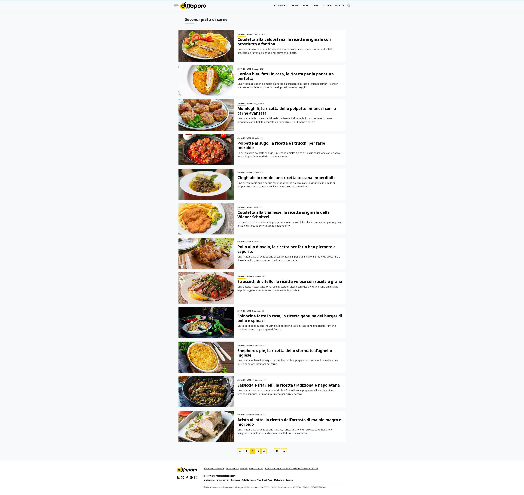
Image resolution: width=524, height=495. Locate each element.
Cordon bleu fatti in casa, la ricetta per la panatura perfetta (285, 76)
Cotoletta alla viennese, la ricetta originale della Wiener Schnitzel (283, 214)
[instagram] (195, 477)
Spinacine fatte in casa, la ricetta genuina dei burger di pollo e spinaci (289, 318)
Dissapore (235, 480)
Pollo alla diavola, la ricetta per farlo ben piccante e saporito (286, 249)
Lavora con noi (256, 468)
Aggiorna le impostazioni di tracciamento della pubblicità (291, 468)
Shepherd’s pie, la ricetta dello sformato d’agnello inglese (284, 353)
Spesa (295, 5)
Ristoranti (281, 5)
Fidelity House (249, 480)
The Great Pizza (265, 480)
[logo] (193, 5)
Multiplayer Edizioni (283, 480)
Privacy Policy (232, 468)
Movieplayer (223, 480)
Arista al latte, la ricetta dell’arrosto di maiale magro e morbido (289, 422)
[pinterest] (191, 477)
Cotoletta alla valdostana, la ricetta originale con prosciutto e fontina (284, 42)
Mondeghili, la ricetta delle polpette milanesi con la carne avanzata (286, 111)
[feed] (178, 477)
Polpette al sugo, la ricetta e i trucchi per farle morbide (281, 145)
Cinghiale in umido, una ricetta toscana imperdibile (286, 177)
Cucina (326, 5)
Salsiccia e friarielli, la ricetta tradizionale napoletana (288, 385)
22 (277, 451)
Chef (315, 5)
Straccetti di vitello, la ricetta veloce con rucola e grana (289, 281)
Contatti (244, 468)
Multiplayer (209, 480)
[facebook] (187, 477)
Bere (305, 5)
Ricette (339, 5)
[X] (182, 477)
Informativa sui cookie (214, 468)
